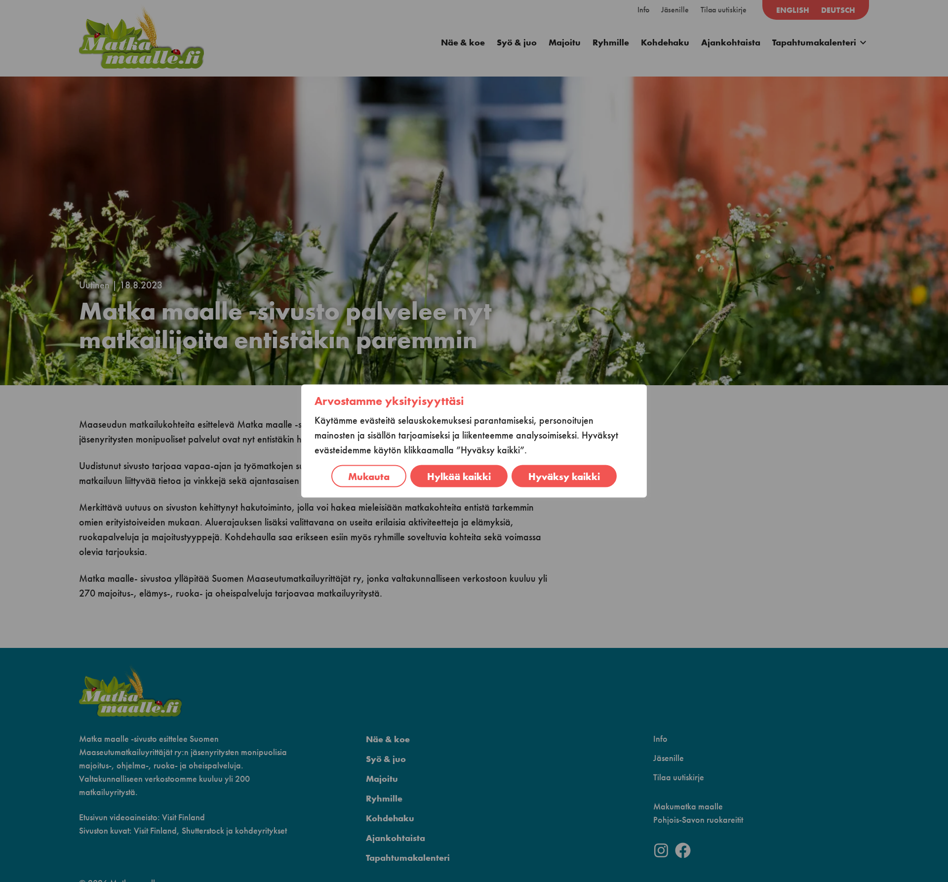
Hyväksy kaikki (564, 476)
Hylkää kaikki (459, 476)
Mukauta (369, 476)
